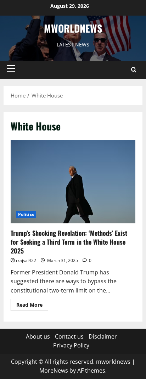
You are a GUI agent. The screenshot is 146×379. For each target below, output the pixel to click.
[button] (11, 68)
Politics (26, 214)
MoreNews (53, 370)
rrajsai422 (26, 260)
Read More (32, 306)
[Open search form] (133, 70)
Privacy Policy (71, 345)
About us (38, 336)
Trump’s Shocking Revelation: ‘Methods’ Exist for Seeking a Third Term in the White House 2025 (69, 241)
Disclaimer (103, 336)
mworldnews (73, 28)
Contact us (69, 336)
